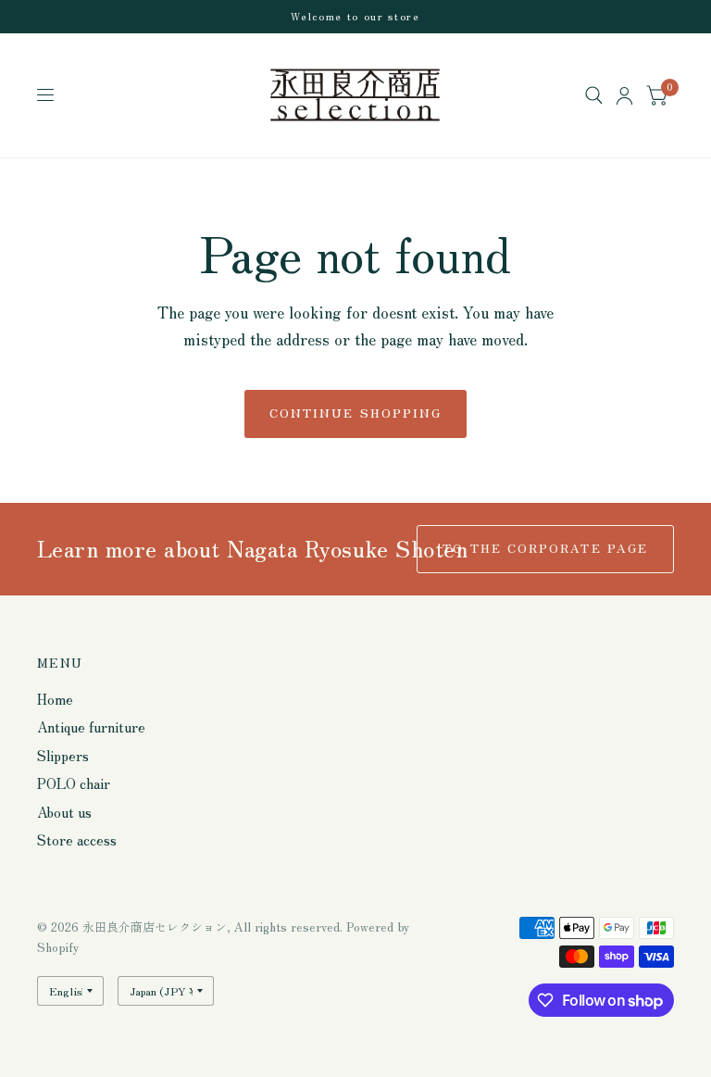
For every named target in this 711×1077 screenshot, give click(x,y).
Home (55, 698)
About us (64, 811)
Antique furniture (91, 726)
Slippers (63, 755)
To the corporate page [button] (545, 548)
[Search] (594, 95)
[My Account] (624, 95)
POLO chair (73, 783)
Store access (77, 839)
